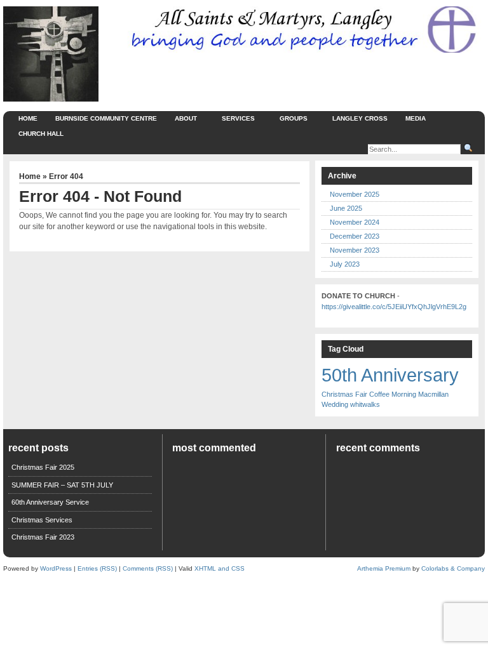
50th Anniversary (390, 374)
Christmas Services (41, 520)
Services (238, 118)
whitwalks (365, 404)
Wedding (335, 404)
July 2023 (345, 264)
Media (415, 118)
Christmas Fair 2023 (42, 537)
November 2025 (354, 194)
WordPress (56, 568)
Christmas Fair (344, 394)
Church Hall (41, 133)
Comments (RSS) (148, 568)
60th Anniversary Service (50, 502)
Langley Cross (360, 118)
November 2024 (354, 222)
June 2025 (346, 208)
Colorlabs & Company (453, 568)
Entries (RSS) (97, 568)
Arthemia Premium (383, 568)
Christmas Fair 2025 (42, 467)
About (186, 118)
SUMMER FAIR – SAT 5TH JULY (62, 485)
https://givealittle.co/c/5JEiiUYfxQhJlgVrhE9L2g (394, 306)
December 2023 (354, 236)
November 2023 (354, 250)
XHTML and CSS (219, 568)
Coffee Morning (392, 394)
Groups (294, 118)
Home (27, 118)
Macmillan (433, 394)
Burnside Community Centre (106, 118)
